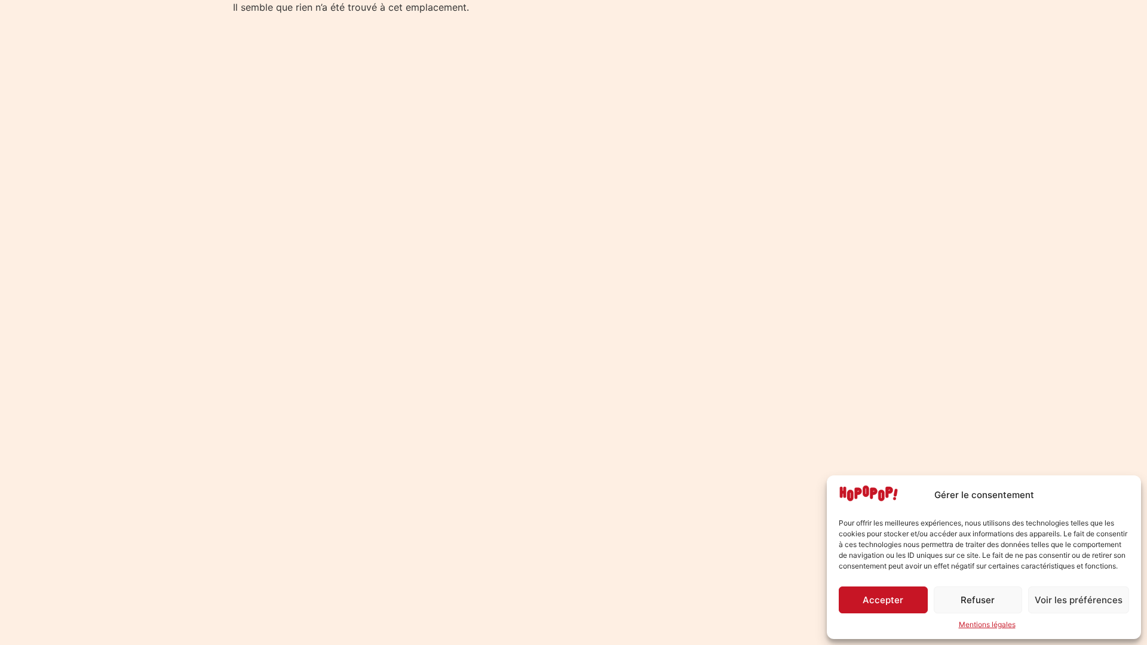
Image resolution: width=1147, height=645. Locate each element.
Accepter (883, 600)
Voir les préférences (1079, 600)
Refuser (978, 600)
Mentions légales (987, 624)
